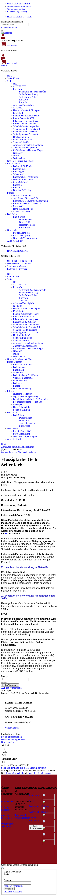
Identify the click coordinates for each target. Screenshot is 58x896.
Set (6, 533)
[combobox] (15, 24)
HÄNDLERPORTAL (19, 16)
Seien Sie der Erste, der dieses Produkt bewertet (23, 768)
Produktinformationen (11, 736)
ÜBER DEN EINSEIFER (18, 4)
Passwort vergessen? (13, 886)
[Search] (2, 30)
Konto (4, 444)
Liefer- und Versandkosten (22, 816)
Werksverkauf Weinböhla (19, 6)
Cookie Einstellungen (36, 827)
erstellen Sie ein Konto (40, 773)
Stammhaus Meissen (16, 266)
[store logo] (6, 33)
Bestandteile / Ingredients (13, 739)
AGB (31, 800)
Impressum (34, 795)
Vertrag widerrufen (34, 818)
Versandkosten (12, 727)
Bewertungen (7, 742)
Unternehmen (7, 801)
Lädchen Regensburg (17, 12)
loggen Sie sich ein (15, 773)
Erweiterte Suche (9, 27)
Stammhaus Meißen (16, 9)
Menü (4, 65)
